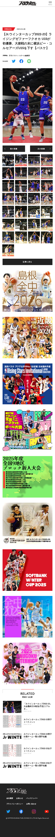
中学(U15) (8, 29)
